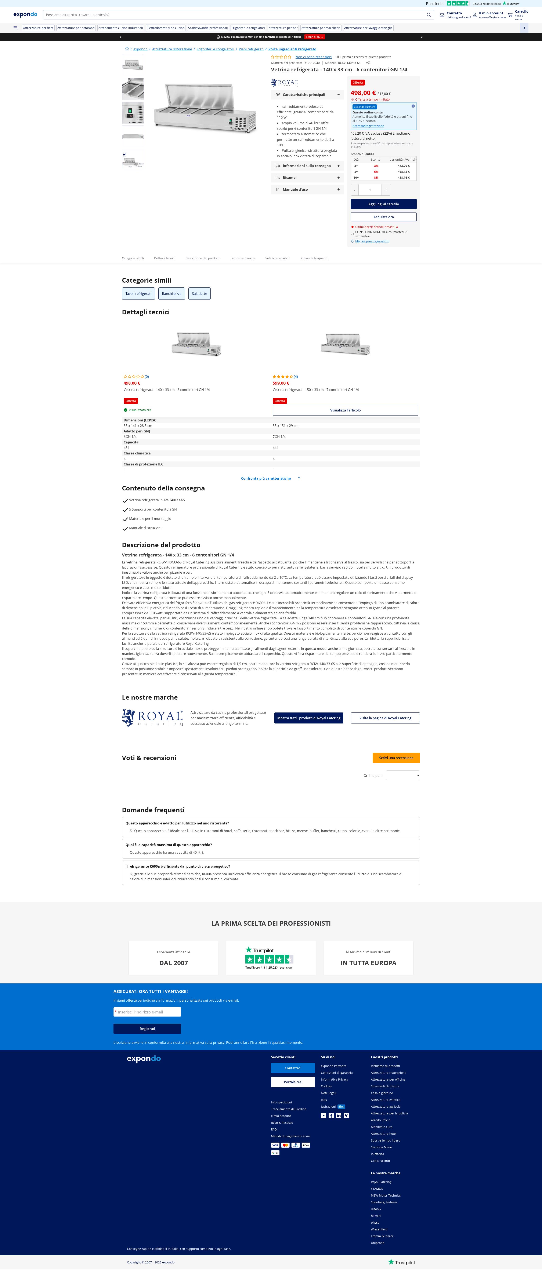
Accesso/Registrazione (368, 126)
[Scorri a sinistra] (120, 37)
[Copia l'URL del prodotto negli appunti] (368, 63)
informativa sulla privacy (204, 1042)
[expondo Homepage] (127, 49)
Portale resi (293, 1082)
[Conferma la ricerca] (429, 14)
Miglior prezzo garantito (372, 241)
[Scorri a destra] (421, 37)
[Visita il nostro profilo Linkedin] (338, 1116)
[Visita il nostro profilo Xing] (346, 1116)
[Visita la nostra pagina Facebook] (331, 1116)
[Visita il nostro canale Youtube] (323, 1116)
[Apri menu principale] (15, 27)
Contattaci (293, 1068)
